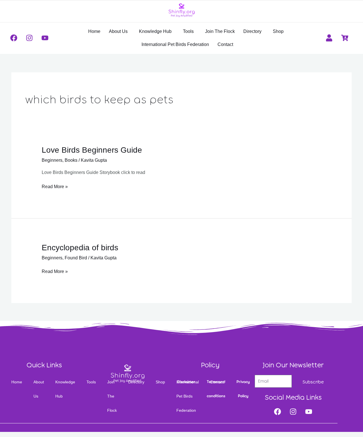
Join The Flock (220, 31)
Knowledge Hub (155, 31)
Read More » (55, 186)
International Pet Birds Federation (175, 44)
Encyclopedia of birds (80, 247)
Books (71, 160)
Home (94, 31)
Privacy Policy (243, 389)
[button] (120, 31)
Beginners (52, 160)
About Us (118, 31)
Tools (188, 31)
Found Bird (76, 257)
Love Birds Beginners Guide (92, 150)
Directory (252, 31)
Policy (210, 365)
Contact (225, 44)
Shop (278, 31)
